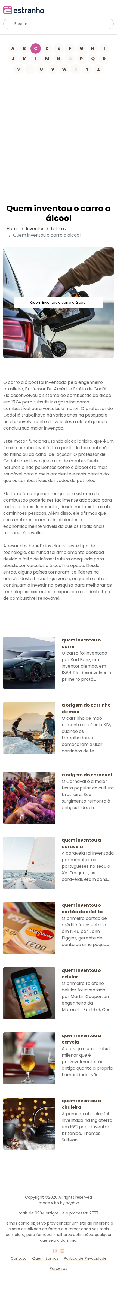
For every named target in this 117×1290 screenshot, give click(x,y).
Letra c (58, 228)
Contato (19, 1258)
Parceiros (58, 1268)
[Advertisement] (58, 135)
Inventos (35, 228)
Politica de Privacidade (85, 1258)
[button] (110, 9)
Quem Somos (45, 1258)
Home (13, 228)
